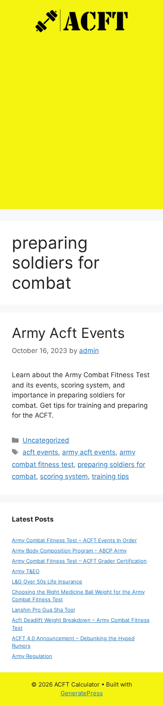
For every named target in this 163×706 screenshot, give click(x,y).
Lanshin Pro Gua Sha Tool (43, 609)
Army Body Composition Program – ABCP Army (69, 550)
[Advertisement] (81, 127)
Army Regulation (32, 656)
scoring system (64, 476)
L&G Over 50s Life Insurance (47, 581)
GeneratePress (82, 693)
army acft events (89, 452)
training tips (110, 476)
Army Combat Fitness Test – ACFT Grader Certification (79, 561)
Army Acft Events (68, 332)
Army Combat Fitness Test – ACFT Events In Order (74, 540)
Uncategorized (46, 440)
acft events (40, 452)
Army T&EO (26, 571)
